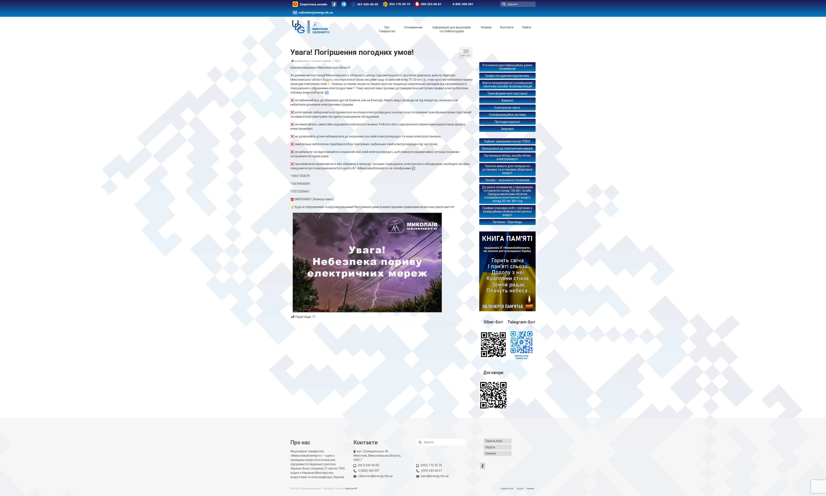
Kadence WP (351, 488)
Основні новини (321, 61)
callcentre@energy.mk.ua (375, 476)
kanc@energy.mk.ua (434, 476)
